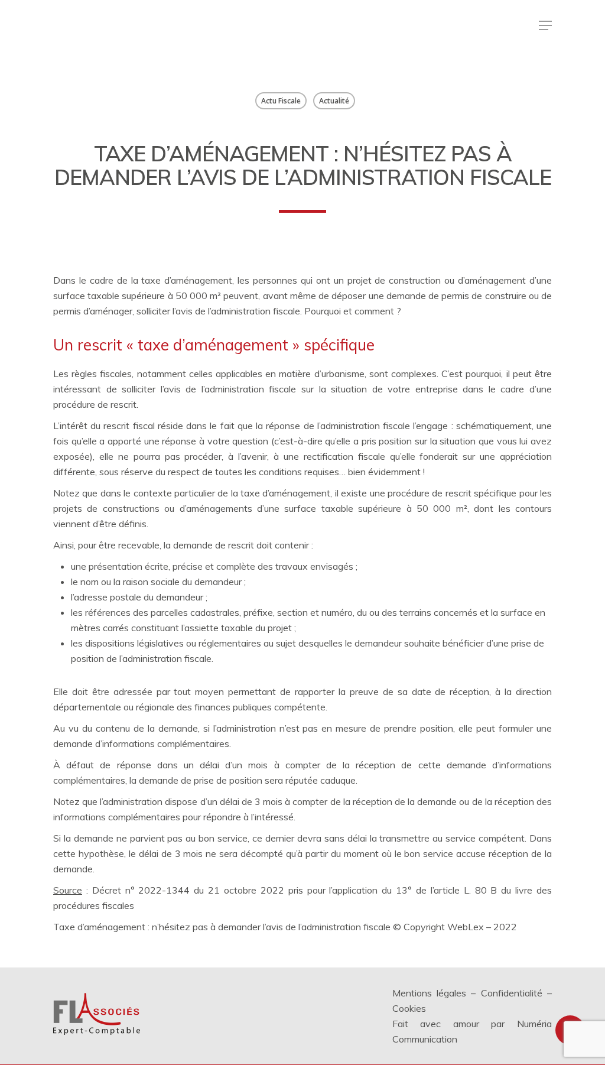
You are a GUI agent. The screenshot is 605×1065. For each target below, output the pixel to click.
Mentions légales (429, 993)
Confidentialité (511, 993)
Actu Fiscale (281, 101)
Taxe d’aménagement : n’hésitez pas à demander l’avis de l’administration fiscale (222, 927)
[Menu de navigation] (545, 25)
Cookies (409, 1008)
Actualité (334, 101)
